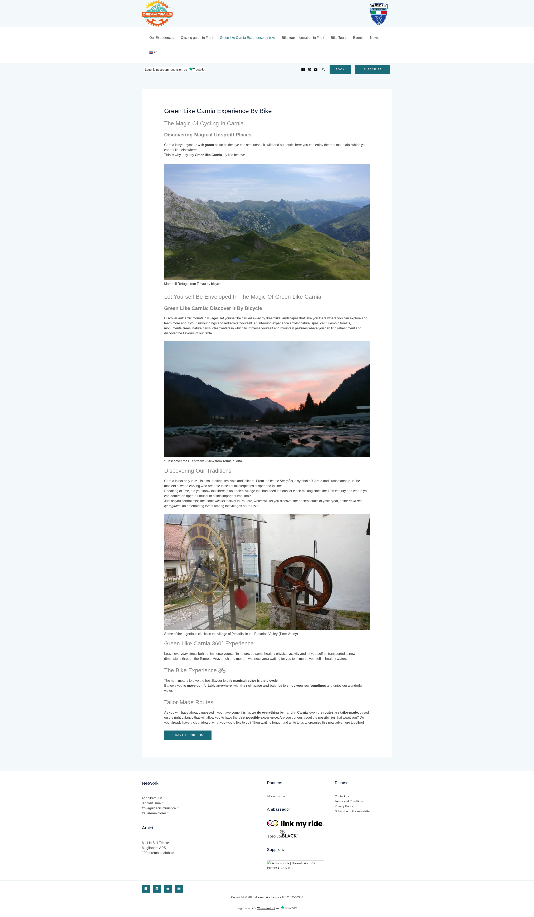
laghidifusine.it (152, 803)
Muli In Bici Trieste (155, 843)
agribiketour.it (152, 798)
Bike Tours (338, 37)
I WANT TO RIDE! (186, 735)
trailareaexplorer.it (155, 813)
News (374, 37)
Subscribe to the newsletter (353, 811)
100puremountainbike (158, 853)
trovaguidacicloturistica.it (160, 808)
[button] (323, 69)
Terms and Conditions (349, 801)
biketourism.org (277, 796)
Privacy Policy (344, 806)
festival (225, 501)
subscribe (372, 69)
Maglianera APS (154, 848)
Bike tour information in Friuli (303, 37)
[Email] (179, 889)
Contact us (342, 796)
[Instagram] (309, 70)
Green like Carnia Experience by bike (247, 37)
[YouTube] (315, 70)
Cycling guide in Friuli (197, 37)
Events (358, 37)
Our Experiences (161, 37)
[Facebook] (303, 70)
